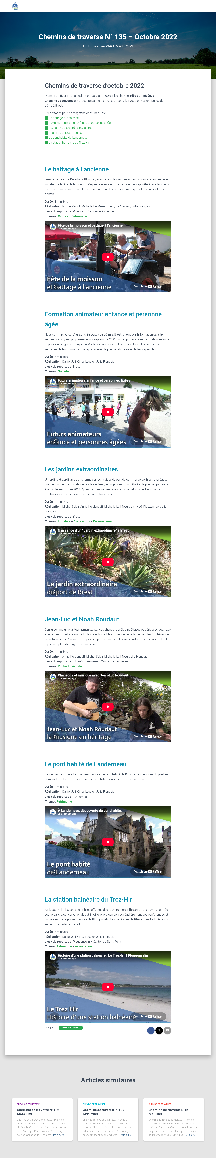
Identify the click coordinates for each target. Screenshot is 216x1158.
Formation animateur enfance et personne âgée (80, 122)
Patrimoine (79, 216)
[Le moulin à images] (15, 6)
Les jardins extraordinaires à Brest (71, 127)
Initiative (64, 521)
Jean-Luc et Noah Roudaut (66, 132)
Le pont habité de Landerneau (68, 137)
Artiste (77, 666)
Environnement (103, 521)
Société (63, 371)
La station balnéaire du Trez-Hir (69, 142)
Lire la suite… (58, 1135)
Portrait (63, 666)
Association (81, 521)
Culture (63, 216)
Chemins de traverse (71, 1028)
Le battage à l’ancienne (64, 118)
